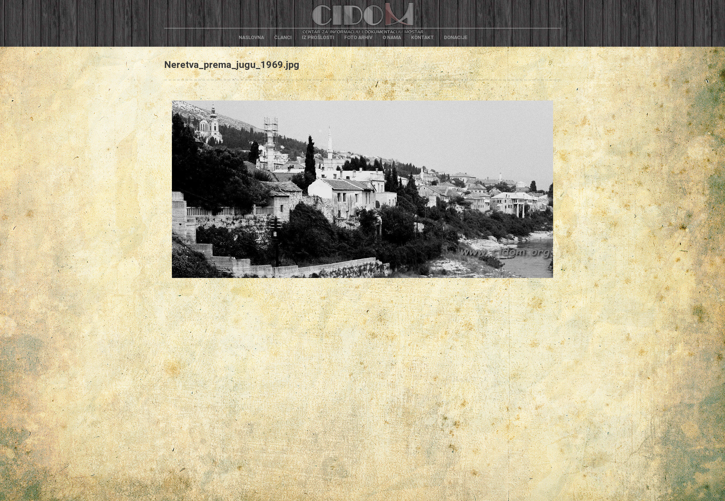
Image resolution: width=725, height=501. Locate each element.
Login (482, 37)
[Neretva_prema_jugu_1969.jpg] (362, 189)
